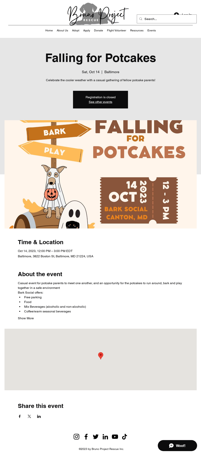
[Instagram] (76, 436)
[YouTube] (115, 436)
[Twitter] (96, 436)
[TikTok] (124, 436)
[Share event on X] (29, 416)
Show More (26, 318)
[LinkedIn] (105, 436)
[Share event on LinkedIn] (39, 416)
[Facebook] (86, 436)
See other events (100, 102)
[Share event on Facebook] (20, 416)
